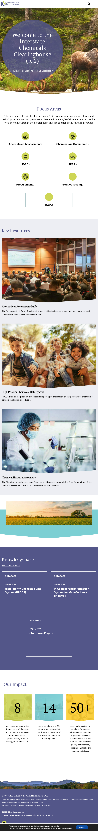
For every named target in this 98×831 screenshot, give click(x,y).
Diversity (50, 815)
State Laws (40, 633)
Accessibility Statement (35, 815)
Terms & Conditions (17, 815)
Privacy (5, 815)
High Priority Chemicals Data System (23, 590)
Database (10, 576)
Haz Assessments (46, 71)
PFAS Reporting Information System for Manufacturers (71, 592)
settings (69, 828)
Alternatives (25, 144)
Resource (35, 620)
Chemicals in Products (21, 71)
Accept (81, 827)
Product (72, 184)
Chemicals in (71, 144)
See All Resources (11, 566)
